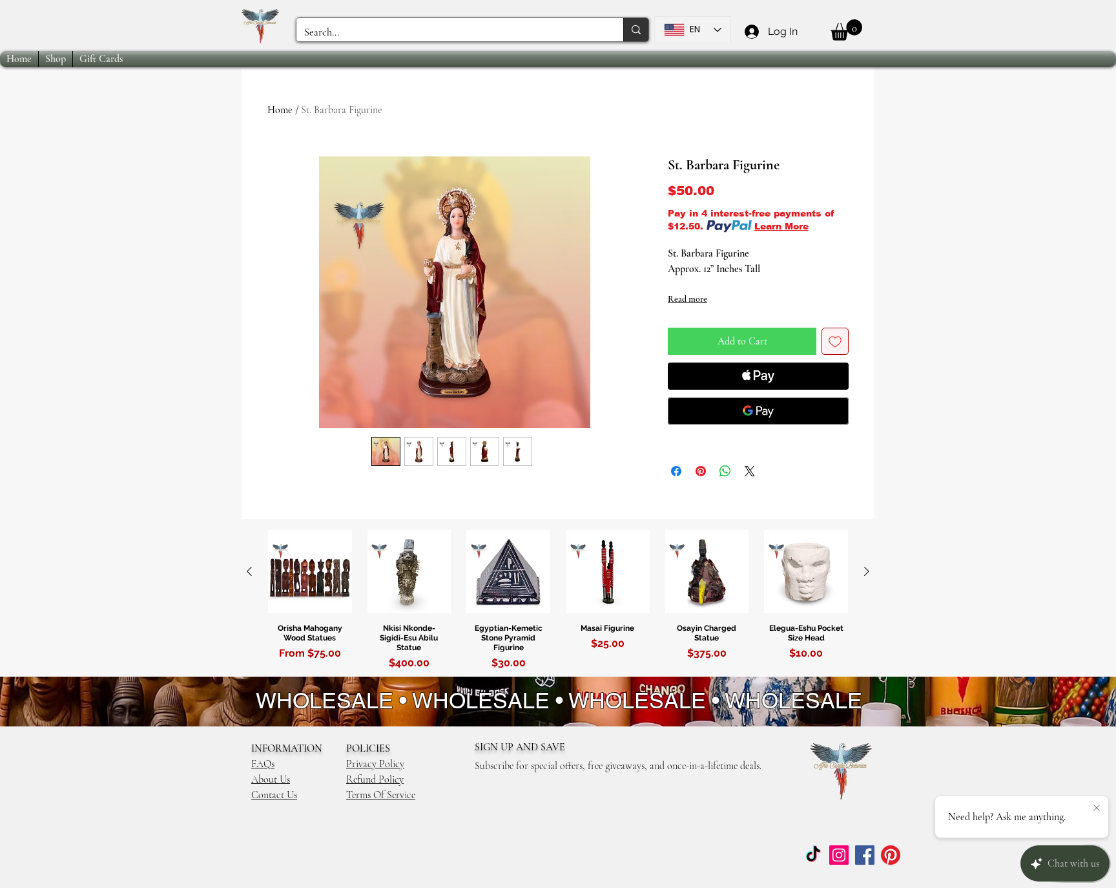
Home (280, 109)
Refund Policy (375, 779)
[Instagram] (839, 855)
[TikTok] (813, 855)
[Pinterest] (890, 855)
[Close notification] (1096, 808)
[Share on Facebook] (676, 471)
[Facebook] (864, 855)
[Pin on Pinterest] (700, 471)
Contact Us (274, 794)
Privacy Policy (375, 763)
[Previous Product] (249, 571)
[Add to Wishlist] (835, 341)
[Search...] (635, 29)
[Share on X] (750, 471)
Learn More (781, 226)
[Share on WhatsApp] (725, 471)
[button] (846, 30)
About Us (270, 779)
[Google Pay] (758, 411)
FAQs (262, 763)
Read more (687, 298)
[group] (558, 602)
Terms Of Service (380, 794)
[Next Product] (866, 571)
